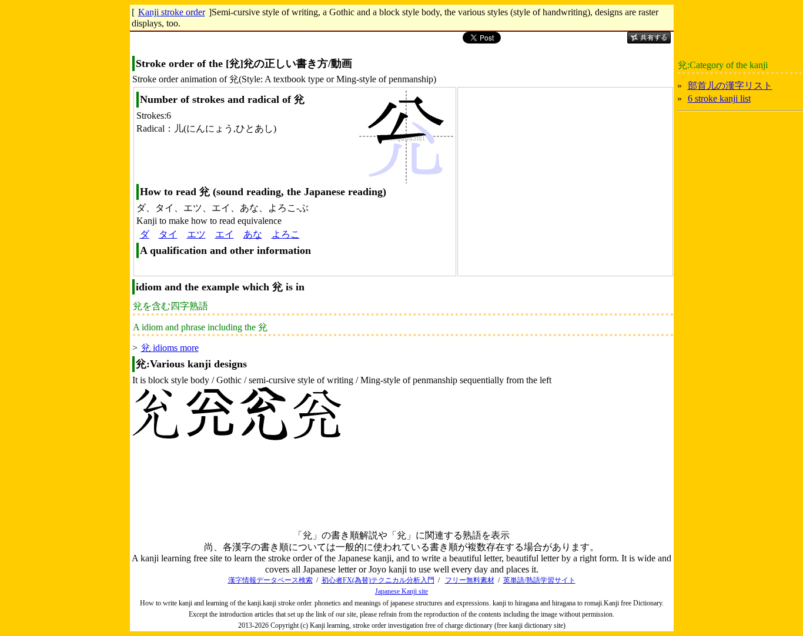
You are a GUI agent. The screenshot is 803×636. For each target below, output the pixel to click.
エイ (224, 234)
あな (252, 234)
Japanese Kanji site (401, 591)
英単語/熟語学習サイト (539, 580)
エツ (196, 234)
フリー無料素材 (469, 580)
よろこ (286, 234)
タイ (168, 234)
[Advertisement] (557, 180)
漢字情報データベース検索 (270, 580)
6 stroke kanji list (719, 98)
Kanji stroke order (171, 12)
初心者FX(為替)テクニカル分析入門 (378, 580)
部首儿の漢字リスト (730, 86)
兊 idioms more (170, 348)
